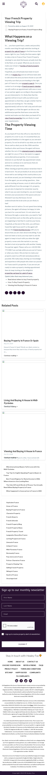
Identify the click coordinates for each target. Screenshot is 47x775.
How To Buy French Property (19, 282)
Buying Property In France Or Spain (21, 340)
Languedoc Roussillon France (16, 535)
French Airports (12, 517)
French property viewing (31, 86)
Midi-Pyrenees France (14, 549)
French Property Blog (34, 29)
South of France (12, 575)
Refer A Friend (29, 665)
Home (10, 662)
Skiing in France (12, 571)
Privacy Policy (11, 669)
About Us (20, 662)
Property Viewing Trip (14, 564)
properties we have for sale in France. (18, 273)
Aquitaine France (12, 502)
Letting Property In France (15, 539)
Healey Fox (16, 75)
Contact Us (32, 662)
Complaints (35, 672)
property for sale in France (15, 51)
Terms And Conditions (31, 669)
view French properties (13, 118)
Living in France (11, 546)
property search (28, 83)
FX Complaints (22, 676)
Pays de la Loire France (14, 557)
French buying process (21, 230)
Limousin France (12, 542)
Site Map (9, 672)
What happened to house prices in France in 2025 (24, 491)
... (6, 352)
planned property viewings (32, 151)
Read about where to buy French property (23, 279)
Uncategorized (11, 578)
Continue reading (10, 355)
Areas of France (12, 506)
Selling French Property (14, 568)
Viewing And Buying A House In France (22, 285)
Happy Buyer (21, 672)
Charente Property (13, 513)
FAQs (41, 665)
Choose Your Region (11, 665)
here (31, 705)
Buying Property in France (18, 29)
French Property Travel (14, 531)
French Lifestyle (12, 520)
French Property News (14, 528)
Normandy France (12, 553)
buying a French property (29, 66)
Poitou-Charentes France (15, 560)
